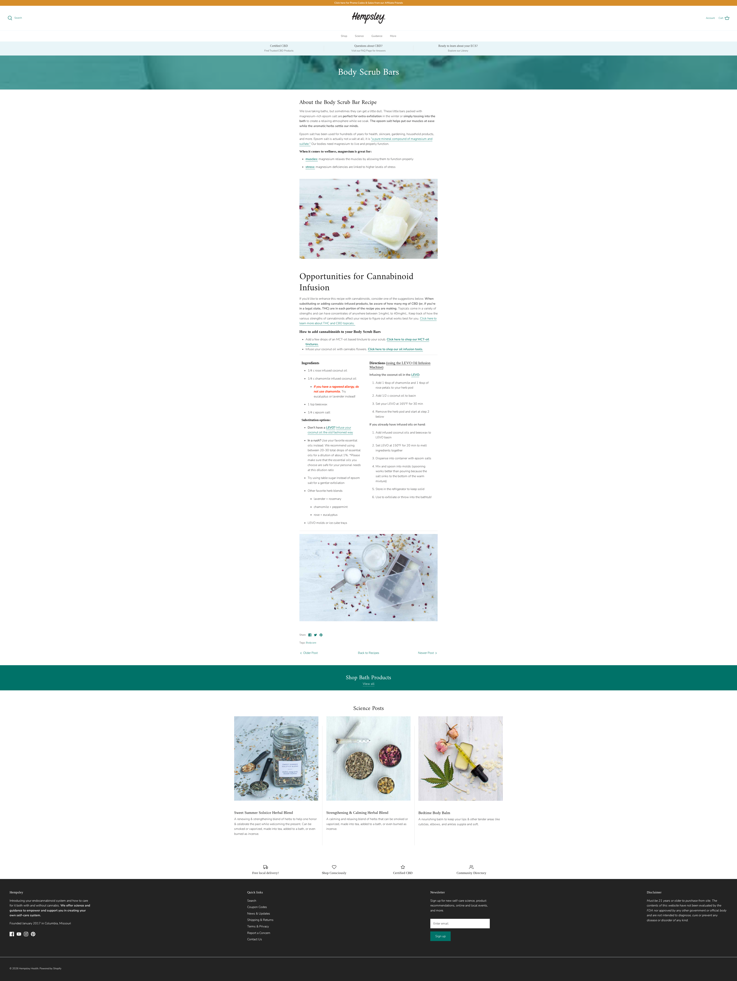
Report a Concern (258, 933)
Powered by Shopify (50, 968)
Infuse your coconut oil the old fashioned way (330, 430)
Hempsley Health (28, 968)
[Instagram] (26, 934)
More (393, 36)
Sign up (440, 936)
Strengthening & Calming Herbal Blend (357, 812)
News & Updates (258, 913)
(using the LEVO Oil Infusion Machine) (399, 365)
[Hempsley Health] (368, 18)
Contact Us (254, 939)
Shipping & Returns (260, 920)
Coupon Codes (257, 907)
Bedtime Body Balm (434, 813)
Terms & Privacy (258, 926)
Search (251, 901)
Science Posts (368, 708)
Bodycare (311, 642)
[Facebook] (12, 934)
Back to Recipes (368, 653)
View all (368, 684)
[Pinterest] (33, 934)
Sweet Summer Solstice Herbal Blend (263, 812)
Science (359, 36)
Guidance (376, 36)
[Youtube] (19, 934)
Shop (344, 36)
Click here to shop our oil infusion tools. (395, 349)
